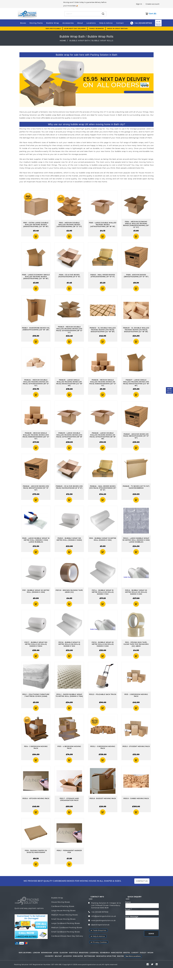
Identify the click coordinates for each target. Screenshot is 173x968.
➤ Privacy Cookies (99, 942)
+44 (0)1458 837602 (99, 912)
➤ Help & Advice (98, 936)
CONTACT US (142, 881)
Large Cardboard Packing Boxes (65, 923)
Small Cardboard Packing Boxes (65, 932)
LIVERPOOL (94, 952)
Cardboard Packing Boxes (62, 906)
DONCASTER (78, 956)
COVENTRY (49, 956)
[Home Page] (27, 13)
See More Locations (133, 956)
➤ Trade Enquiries (98, 930)
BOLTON (120, 956)
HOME (63, 40)
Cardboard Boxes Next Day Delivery (67, 936)
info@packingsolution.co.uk (103, 916)
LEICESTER (67, 956)
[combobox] (82, 13)
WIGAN (150, 952)
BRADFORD (83, 952)
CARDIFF (135, 952)
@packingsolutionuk (100, 925)
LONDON (36, 952)
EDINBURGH (105, 952)
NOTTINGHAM (89, 956)
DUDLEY (143, 952)
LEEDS (55, 952)
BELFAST (58, 956)
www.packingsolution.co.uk (103, 920)
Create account (152, 4)
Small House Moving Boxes (63, 919)
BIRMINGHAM (46, 952)
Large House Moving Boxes (63, 910)
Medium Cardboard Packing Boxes (66, 927)
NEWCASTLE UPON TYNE (106, 956)
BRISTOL (126, 952)
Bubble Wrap (57, 898)
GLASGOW (64, 952)
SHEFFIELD (73, 952)
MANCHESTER (116, 952)
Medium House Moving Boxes (64, 915)
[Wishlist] (22, 236)
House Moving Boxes (60, 902)
